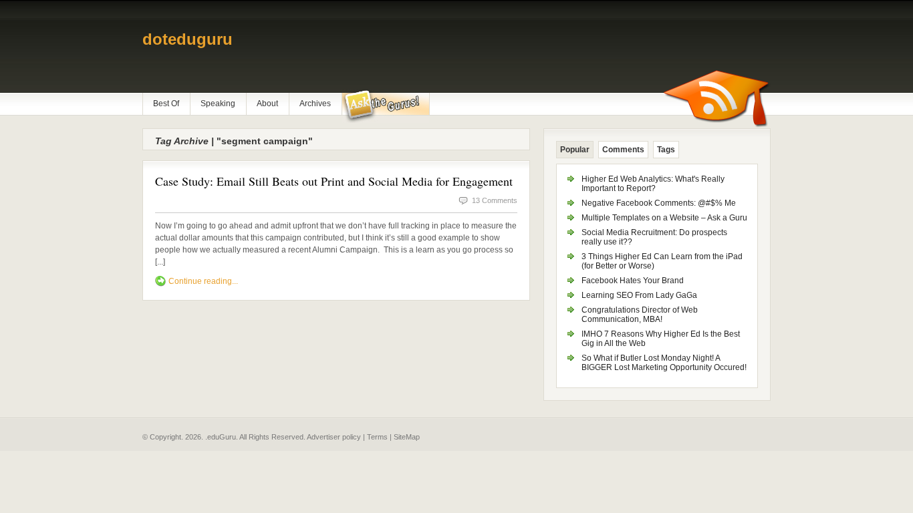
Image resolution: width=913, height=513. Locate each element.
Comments (623, 149)
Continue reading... (203, 281)
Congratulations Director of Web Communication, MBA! (639, 314)
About (267, 103)
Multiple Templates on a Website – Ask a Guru (664, 217)
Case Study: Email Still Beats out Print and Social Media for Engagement (334, 181)
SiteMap (407, 437)
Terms (377, 437)
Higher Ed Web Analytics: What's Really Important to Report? (653, 183)
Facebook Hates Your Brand (632, 280)
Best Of (166, 103)
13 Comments (494, 200)
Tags (666, 149)
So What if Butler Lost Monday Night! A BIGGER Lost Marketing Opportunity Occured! (664, 362)
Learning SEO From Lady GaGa (639, 295)
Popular (575, 149)
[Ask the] (385, 106)
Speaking (218, 103)
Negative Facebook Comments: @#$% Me (658, 203)
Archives (315, 103)
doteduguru (187, 39)
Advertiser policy (334, 437)
